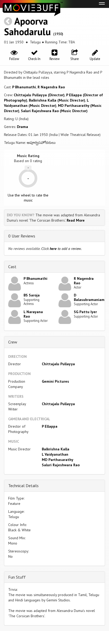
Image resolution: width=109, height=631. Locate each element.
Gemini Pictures (55, 381)
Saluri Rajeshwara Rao (61, 465)
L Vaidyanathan (55, 454)
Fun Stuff (17, 577)
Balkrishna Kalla (55, 449)
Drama (22, 126)
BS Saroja (32, 295)
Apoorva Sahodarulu (27, 26)
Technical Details (23, 485)
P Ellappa (49, 426)
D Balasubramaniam (89, 297)
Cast (12, 266)
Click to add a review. (61, 248)
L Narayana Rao (33, 314)
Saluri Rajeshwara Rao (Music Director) (54, 110)
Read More (76, 220)
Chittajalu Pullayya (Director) (39, 95)
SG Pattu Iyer (85, 311)
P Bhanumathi (24, 87)
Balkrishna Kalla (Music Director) (57, 100)
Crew (12, 342)
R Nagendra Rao (51, 87)
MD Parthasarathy (57, 459)
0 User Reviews (21, 236)
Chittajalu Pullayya (58, 364)
